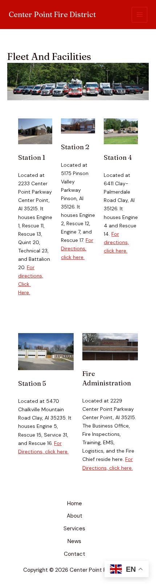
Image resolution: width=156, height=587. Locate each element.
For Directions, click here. (77, 248)
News (74, 541)
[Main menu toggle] (139, 15)
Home (74, 503)
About (74, 515)
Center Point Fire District (52, 14)
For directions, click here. (116, 242)
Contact (74, 554)
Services (74, 528)
